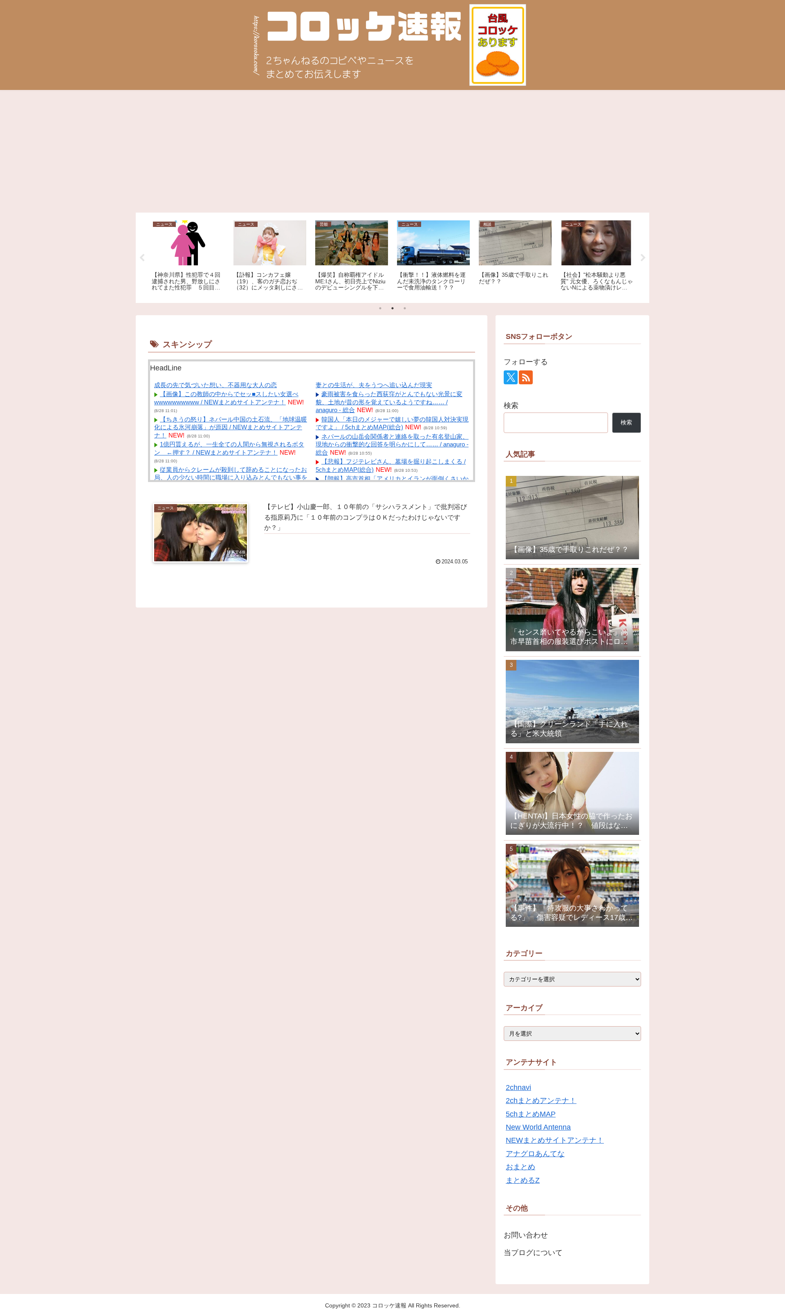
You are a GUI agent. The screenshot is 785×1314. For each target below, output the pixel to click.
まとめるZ (523, 1180)
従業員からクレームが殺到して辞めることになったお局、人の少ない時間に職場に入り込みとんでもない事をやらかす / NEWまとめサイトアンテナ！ (230, 477)
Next (643, 258)
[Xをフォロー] (511, 377)
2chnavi (518, 1087)
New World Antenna (538, 1127)
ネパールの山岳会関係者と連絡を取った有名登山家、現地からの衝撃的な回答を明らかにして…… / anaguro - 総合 (392, 444)
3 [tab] (405, 308)
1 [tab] (380, 308)
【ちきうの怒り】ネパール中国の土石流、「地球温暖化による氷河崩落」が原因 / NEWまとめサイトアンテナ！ (230, 427)
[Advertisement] (392, 151)
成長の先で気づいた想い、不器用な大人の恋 (215, 384)
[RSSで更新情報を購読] (526, 377)
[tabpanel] (188, 256)
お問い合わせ (526, 1235)
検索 (511, 405)
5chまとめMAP (531, 1114)
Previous (142, 258)
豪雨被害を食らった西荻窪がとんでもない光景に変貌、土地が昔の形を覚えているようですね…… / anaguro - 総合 (389, 401)
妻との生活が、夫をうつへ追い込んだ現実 (374, 384)
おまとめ (520, 1167)
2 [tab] (392, 308)
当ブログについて (533, 1253)
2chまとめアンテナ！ (541, 1100)
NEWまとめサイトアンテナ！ (555, 1140)
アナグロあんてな (535, 1154)
